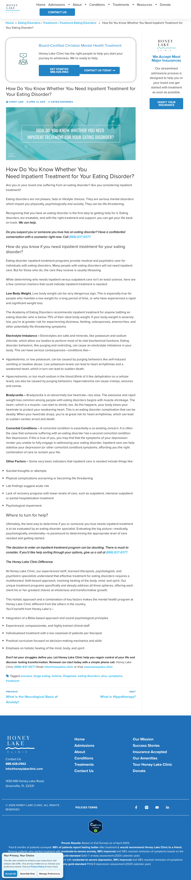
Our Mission (143, 739)
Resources (144, 4)
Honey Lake (16, 101)
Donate (165, 4)
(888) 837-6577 (25, 666)
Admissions (56, 4)
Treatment (50, 22)
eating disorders (89, 676)
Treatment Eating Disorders (78, 22)
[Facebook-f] (136, 807)
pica (104, 676)
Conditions (97, 4)
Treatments (121, 4)
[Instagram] (146, 807)
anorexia (26, 676)
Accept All (10, 873)
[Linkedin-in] (167, 807)
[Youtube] (157, 807)
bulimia (57, 676)
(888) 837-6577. (80, 236)
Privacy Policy (37, 866)
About (77, 4)
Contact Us (57, 12)
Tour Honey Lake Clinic (152, 764)
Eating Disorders (29, 22)
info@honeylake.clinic (58, 666)
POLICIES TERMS (86, 807)
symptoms (115, 676)
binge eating (42, 676)
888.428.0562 (16, 763)
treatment (12, 680)
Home (40, 4)
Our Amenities (145, 758)
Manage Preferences (49, 873)
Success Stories (146, 745)
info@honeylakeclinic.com (24, 768)
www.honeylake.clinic (98, 666)
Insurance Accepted (150, 752)
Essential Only (27, 873)
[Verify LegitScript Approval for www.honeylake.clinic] (95, 832)
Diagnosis (69, 676)
